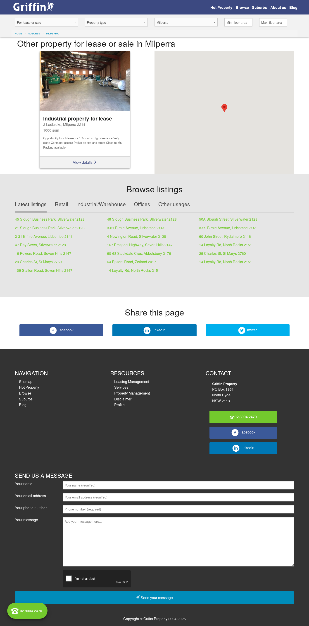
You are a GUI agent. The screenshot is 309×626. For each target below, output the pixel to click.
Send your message (156, 597)
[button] (224, 108)
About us (278, 7)
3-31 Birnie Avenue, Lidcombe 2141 (136, 227)
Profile (119, 404)
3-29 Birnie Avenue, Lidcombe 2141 (228, 227)
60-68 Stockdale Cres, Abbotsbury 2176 (139, 253)
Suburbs (259, 7)
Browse (242, 7)
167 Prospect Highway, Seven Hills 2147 (140, 244)
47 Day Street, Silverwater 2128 (40, 244)
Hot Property (221, 7)
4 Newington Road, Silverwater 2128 (136, 236)
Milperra (52, 33)
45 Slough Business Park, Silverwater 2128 (50, 219)
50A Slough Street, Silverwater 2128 (228, 219)
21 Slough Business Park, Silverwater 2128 (50, 227)
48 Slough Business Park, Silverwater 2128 (142, 219)
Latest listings (31, 204)
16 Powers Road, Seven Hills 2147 (43, 253)
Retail (61, 204)
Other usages (174, 204)
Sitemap (25, 381)
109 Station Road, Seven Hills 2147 (43, 270)
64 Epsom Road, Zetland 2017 (131, 261)
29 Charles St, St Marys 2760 (222, 253)
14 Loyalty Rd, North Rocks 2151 (225, 244)
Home (18, 33)
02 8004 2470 (245, 416)
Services (121, 387)
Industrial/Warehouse (101, 204)
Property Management (132, 393)
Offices (142, 204)
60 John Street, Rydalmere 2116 (225, 236)
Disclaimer (122, 399)
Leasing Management (131, 381)
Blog (293, 7)
